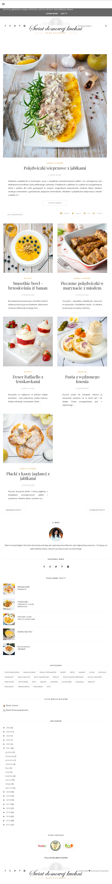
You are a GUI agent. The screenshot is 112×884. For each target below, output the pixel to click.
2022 (8, 744)
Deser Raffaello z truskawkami (28, 379)
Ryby (34, 682)
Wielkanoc (9, 687)
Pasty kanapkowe (41, 677)
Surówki (54, 682)
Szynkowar (67, 682)
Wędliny (91, 682)
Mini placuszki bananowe (24, 587)
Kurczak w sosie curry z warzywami (26, 617)
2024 (8, 735)
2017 (8, 804)
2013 (8, 820)
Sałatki (43, 682)
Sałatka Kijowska (25, 631)
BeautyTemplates (101, 870)
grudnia (8, 752)
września (9, 760)
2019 (8, 796)
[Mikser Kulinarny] (55, 850)
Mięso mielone (24, 677)
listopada (9, 756)
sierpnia (9, 764)
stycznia (9, 788)
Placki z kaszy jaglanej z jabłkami (28, 476)
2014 (8, 816)
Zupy (49, 687)
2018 (8, 800)
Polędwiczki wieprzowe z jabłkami (55, 168)
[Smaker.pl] (42, 850)
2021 (8, 748)
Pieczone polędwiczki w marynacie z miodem (82, 285)
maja (7, 772)
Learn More (52, 13)
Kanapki (82, 372)
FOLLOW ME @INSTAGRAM (56, 857)
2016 (8, 808)
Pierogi (56, 677)
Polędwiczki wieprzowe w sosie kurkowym (26, 604)
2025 (8, 731)
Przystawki (23, 682)
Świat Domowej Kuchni (17, 710)
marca (8, 780)
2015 (8, 812)
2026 (8, 727)
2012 (8, 824)
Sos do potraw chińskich (24, 647)
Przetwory (9, 682)
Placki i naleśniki (95, 677)
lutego (8, 784)
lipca (7, 768)
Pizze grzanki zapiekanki (73, 677)
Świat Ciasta (12, 705)
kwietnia (9, 776)
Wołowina (38, 687)
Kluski (91, 672)
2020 (8, 791)
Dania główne (55, 163)
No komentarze (15, 214)
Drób (72, 672)
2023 (8, 740)
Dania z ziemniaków (48, 672)
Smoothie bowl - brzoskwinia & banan (28, 285)
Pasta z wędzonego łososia (82, 379)
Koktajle (102, 672)
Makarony (9, 677)
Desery (28, 278)
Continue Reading (55, 203)
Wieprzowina (23, 687)
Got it (64, 13)
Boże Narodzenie (12, 672)
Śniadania (80, 682)
